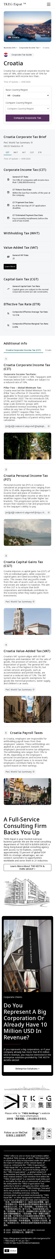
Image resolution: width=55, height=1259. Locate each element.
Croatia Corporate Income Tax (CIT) (23, 350)
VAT (24, 152)
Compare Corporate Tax (27, 117)
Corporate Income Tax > (29, 47)
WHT (16, 152)
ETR (40, 152)
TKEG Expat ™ (15, 4)
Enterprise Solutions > (28, 1068)
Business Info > (10, 47)
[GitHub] (49, 1131)
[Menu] (48, 4)
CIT (7, 152)
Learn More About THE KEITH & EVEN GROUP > (27, 867)
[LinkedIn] (49, 1136)
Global (13, 1250)
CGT (32, 152)
